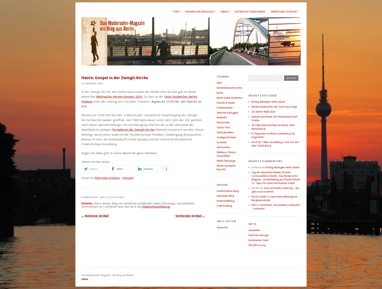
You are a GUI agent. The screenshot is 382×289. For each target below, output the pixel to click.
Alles (219, 82)
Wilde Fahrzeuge (226, 160)
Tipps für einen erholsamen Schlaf (275, 183)
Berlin (220, 92)
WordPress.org (257, 245)
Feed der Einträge (258, 235)
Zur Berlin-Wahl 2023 (263, 111)
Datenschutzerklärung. (156, 206)
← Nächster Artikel (95, 215)
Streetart (222, 142)
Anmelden (254, 230)
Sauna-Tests (223, 127)
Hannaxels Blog (225, 195)
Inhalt (225, 11)
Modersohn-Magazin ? (200, 11)
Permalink (128, 178)
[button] (94, 168)
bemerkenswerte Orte (229, 87)
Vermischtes (223, 147)
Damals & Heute (226, 102)
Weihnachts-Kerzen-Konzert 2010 (119, 96)
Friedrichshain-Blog (228, 191)
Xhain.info (222, 227)
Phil (253, 204)
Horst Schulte (258, 196)
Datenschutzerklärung (250, 11)
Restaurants (223, 122)
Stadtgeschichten (226, 137)
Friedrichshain (225, 107)
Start (176, 11)
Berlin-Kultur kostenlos (107, 178)
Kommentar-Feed (258, 240)
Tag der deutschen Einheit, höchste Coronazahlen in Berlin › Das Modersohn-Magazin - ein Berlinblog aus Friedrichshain (275, 176)
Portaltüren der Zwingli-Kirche (133, 129)
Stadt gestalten (225, 132)
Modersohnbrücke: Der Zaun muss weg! (274, 106)
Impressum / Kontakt (284, 11)
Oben (84, 279)
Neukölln (222, 117)
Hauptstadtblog (225, 200)
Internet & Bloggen (227, 112)
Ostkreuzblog (224, 205)
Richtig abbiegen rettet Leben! (268, 101)
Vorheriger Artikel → (190, 215)
